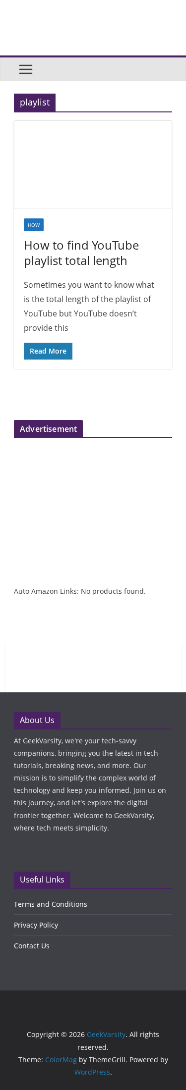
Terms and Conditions (50, 904)
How (34, 224)
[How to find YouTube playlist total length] (93, 164)
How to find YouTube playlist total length (81, 252)
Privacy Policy (36, 925)
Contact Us (32, 945)
